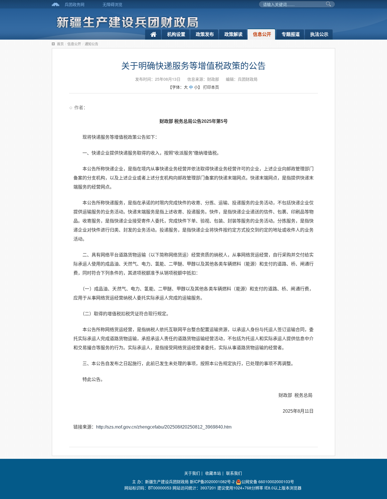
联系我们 (234, 473)
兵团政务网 (74, 4)
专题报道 (291, 34)
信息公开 (262, 34)
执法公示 (319, 34)
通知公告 (91, 43)
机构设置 (176, 34)
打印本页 (211, 87)
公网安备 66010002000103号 (267, 481)
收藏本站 (213, 473)
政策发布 (205, 34)
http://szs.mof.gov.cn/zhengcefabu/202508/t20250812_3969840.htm (163, 427)
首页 (60, 43)
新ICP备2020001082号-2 (212, 481)
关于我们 (192, 473)
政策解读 (233, 34)
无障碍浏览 (112, 4)
